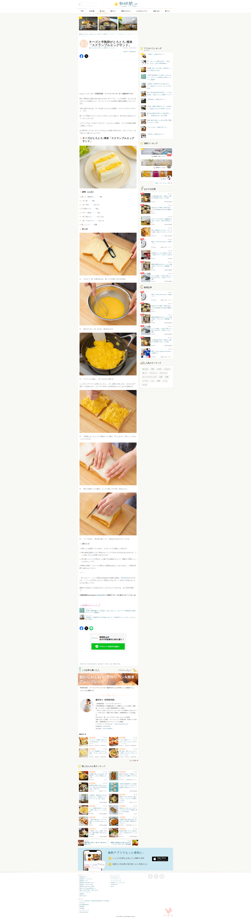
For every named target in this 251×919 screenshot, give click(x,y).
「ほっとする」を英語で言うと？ (157, 127)
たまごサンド (101, 663)
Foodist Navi (114, 884)
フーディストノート (116, 879)
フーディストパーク (116, 880)
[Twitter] (86, 57)
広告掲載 (81, 908)
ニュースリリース (84, 910)
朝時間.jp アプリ (83, 880)
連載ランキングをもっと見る (163, 183)
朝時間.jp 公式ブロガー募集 (86, 886)
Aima (112, 886)
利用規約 (81, 894)
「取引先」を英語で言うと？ (156, 134)
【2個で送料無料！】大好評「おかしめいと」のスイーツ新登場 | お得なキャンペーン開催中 (159, 77)
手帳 (158, 381)
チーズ (106, 663)
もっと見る (133, 760)
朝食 (115, 663)
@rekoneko (125, 578)
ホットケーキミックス (149, 377)
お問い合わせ (82, 895)
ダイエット (153, 373)
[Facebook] (81, 57)
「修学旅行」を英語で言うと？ (156, 99)
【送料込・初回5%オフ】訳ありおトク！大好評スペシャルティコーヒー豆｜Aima (159, 86)
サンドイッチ (83, 663)
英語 (152, 369)
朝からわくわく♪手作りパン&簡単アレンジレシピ (102, 48)
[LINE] (91, 630)
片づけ (145, 385)
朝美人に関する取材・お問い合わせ (88, 890)
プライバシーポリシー (85, 892)
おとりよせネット (115, 877)
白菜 (161, 377)
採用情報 (81, 906)
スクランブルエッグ (91, 663)
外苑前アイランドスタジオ (118, 882)
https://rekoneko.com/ (121, 724)
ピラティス (163, 373)
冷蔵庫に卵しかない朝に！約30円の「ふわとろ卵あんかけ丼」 (159, 69)
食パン (118, 663)
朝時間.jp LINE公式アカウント (87, 882)
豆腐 (166, 377)
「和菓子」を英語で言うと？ (156, 54)
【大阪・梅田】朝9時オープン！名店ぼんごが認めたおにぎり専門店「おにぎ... (159, 107)
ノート (165, 381)
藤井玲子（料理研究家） (130, 51)
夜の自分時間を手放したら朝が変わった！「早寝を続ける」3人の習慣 (158, 114)
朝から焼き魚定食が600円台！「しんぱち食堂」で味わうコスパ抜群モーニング (159, 93)
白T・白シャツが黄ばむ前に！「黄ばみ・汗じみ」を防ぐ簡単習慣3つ (158, 62)
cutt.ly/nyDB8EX (107, 728)
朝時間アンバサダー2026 (86, 884)
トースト (145, 381)
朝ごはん (145, 369)
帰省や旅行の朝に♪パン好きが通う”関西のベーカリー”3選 (159, 121)
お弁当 (159, 369)
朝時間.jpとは (83, 877)
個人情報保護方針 (84, 904)
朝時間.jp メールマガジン (86, 879)
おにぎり (167, 369)
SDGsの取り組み (83, 912)
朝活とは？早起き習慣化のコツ (87, 888)
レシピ (110, 663)
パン (152, 381)
